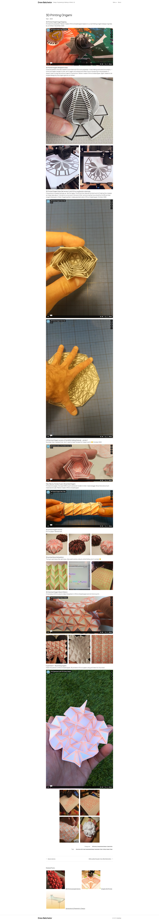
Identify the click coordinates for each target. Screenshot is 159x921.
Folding (104, 849)
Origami (108, 849)
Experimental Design (90, 849)
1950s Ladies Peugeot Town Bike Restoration (100, 859)
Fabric (101, 849)
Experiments (97, 849)
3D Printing (94, 846)
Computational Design (102, 846)
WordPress (119, 918)
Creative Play (109, 846)
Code (84, 849)
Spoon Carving (51, 859)
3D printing (78, 849)
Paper (111, 849)
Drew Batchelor (45, 2)
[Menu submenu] (116, 2)
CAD (82, 849)
